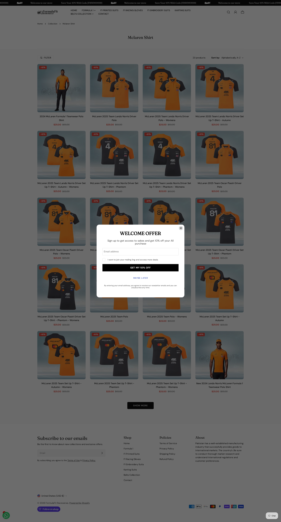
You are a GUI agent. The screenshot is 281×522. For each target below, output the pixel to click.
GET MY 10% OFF (140, 267)
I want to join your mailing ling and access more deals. (133, 259)
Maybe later (140, 278)
